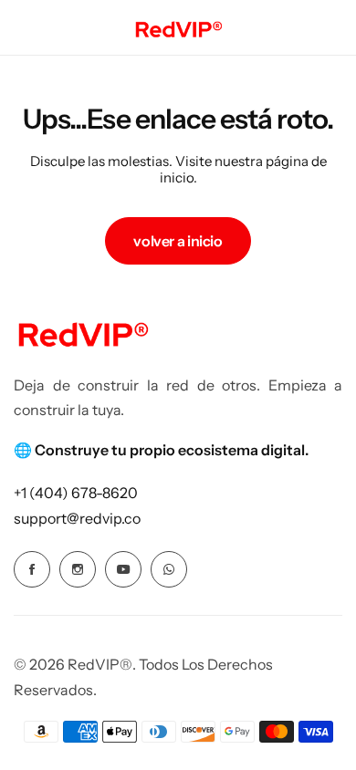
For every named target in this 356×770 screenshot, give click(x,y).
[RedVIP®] (178, 27)
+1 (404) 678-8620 (76, 493)
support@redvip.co (77, 518)
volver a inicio (177, 241)
